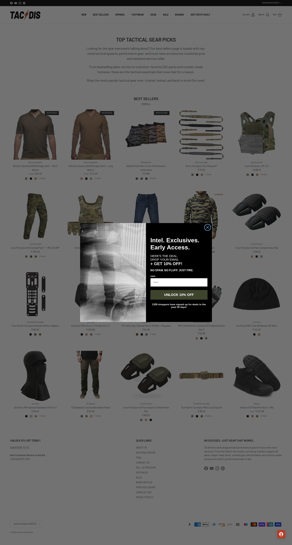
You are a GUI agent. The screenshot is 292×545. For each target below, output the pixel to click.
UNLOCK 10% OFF (179, 295)
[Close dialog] (208, 227)
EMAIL (153, 276)
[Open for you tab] (281, 534)
